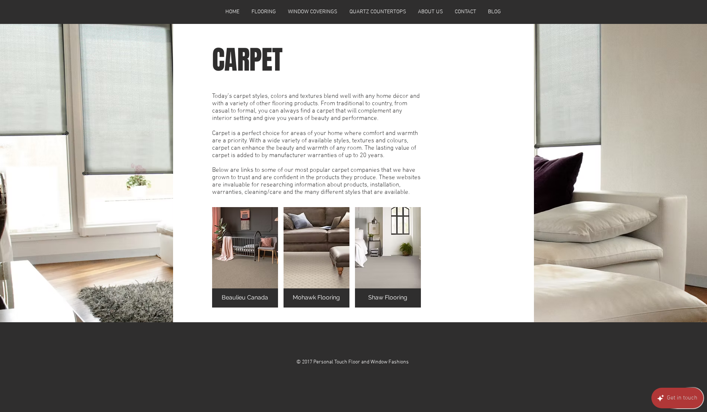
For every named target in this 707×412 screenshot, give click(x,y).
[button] (245, 257)
